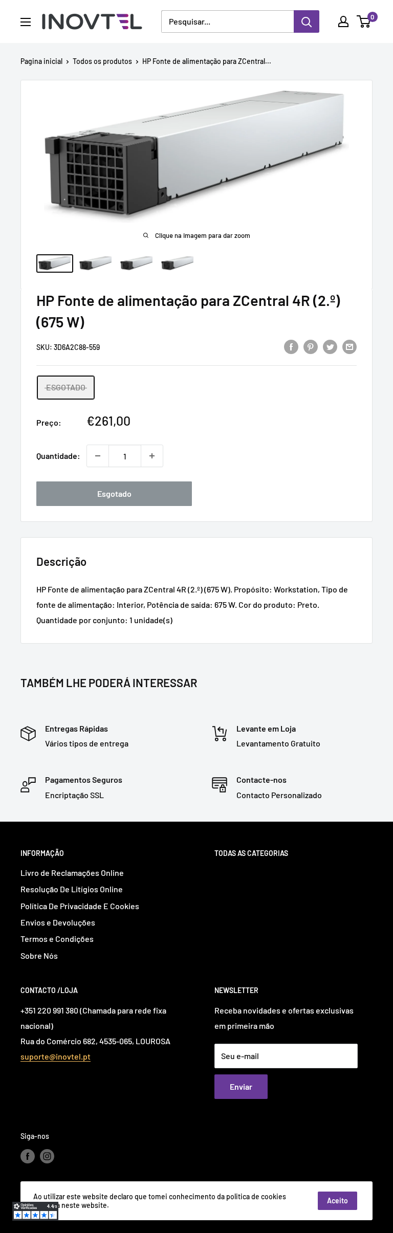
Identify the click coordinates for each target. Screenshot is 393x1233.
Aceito (337, 1200)
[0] (364, 21)
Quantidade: (58, 455)
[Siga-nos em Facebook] (27, 1156)
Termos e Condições (57, 938)
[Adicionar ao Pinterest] (310, 346)
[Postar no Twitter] (330, 346)
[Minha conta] (343, 21)
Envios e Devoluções (57, 922)
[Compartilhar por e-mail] (349, 346)
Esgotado (114, 493)
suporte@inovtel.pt (55, 1056)
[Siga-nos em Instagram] (47, 1156)
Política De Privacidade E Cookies (79, 906)
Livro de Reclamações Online (72, 872)
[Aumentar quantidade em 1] (152, 456)
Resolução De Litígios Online (71, 889)
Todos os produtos (102, 61)
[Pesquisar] (306, 21)
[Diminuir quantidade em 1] (97, 456)
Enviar (241, 1086)
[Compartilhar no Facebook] (291, 346)
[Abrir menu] (25, 22)
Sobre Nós (39, 955)
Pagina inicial (41, 61)
